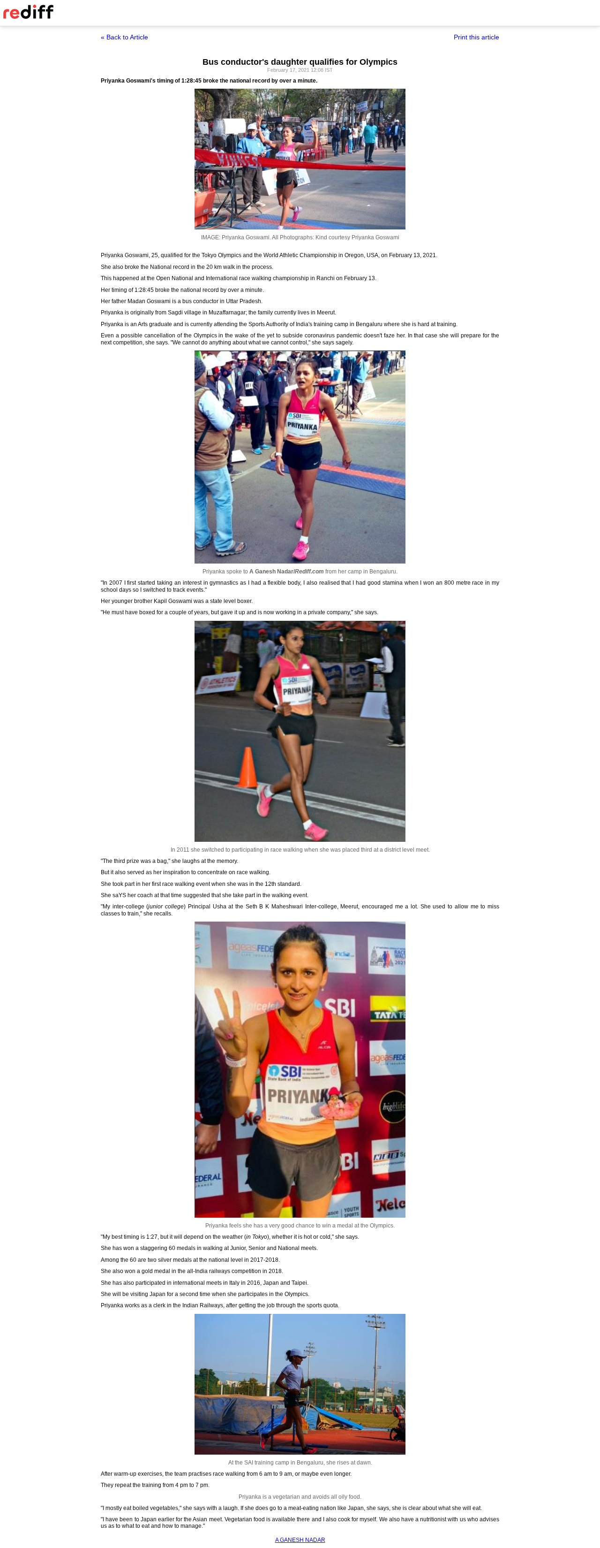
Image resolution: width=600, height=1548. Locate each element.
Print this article (476, 37)
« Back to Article (124, 37)
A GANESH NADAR (300, 1540)
